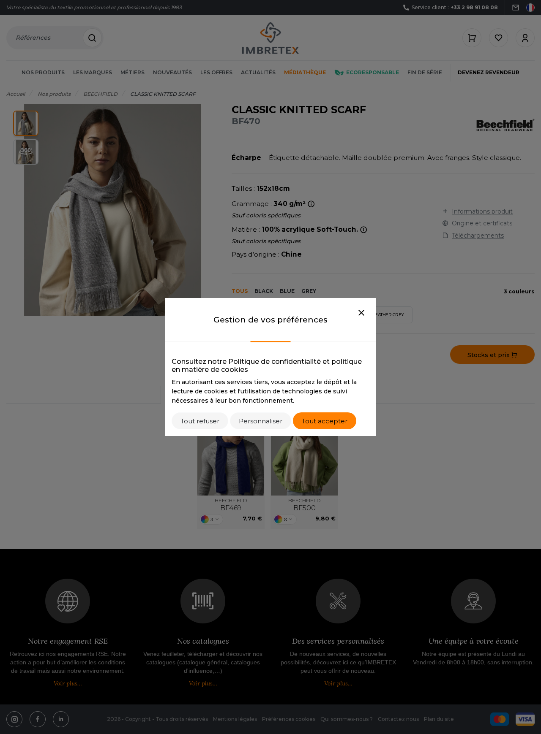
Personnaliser (260, 421)
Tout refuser (199, 421)
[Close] (361, 313)
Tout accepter (324, 421)
